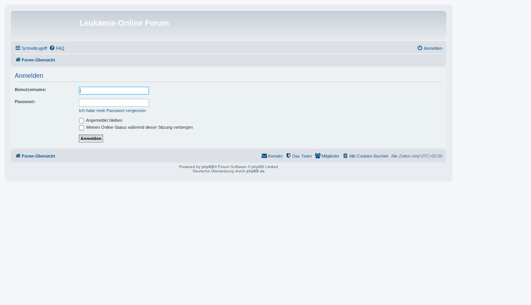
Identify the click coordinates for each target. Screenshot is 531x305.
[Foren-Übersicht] (46, 25)
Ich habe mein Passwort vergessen (112, 110)
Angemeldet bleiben (103, 120)
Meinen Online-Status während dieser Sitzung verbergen (139, 127)
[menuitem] (57, 48)
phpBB (208, 167)
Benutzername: (30, 89)
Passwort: (25, 101)
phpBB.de (255, 171)
